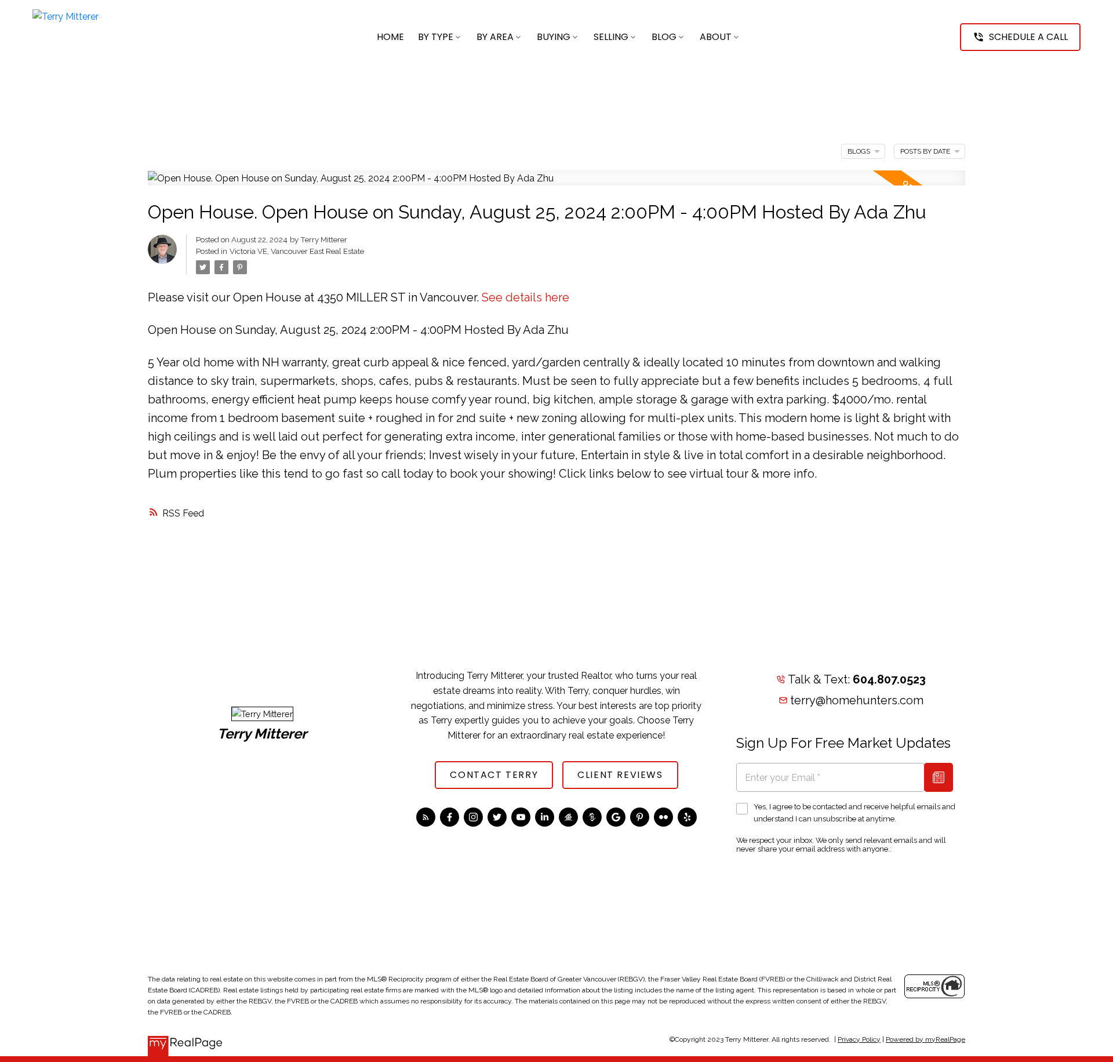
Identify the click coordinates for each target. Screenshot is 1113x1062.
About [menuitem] (716, 36)
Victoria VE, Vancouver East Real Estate (297, 251)
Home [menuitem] (390, 36)
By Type (435, 36)
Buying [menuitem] (553, 36)
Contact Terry (494, 775)
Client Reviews (620, 775)
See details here (525, 297)
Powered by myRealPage (925, 1039)
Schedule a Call (1028, 37)
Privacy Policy (859, 1039)
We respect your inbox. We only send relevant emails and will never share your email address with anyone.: (841, 844)
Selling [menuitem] (611, 36)
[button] (1020, 37)
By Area (495, 36)
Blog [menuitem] (664, 36)
